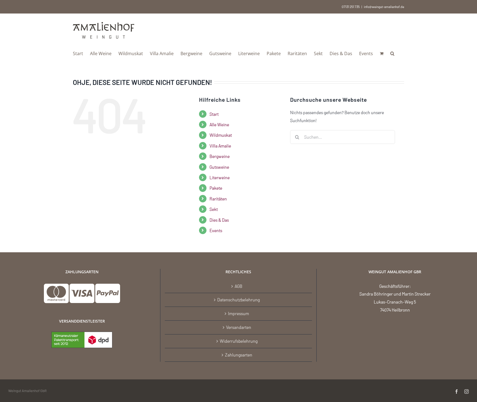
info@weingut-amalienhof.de (384, 7)
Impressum (238, 313)
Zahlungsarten (238, 354)
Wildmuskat (221, 135)
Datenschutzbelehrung (238, 299)
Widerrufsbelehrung (239, 341)
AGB (238, 286)
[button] (392, 52)
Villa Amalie (220, 145)
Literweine (220, 177)
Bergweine (220, 156)
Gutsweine (219, 167)
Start (214, 114)
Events (216, 230)
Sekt (214, 209)
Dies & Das (219, 220)
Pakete (216, 188)
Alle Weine (219, 124)
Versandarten (238, 327)
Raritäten (218, 198)
